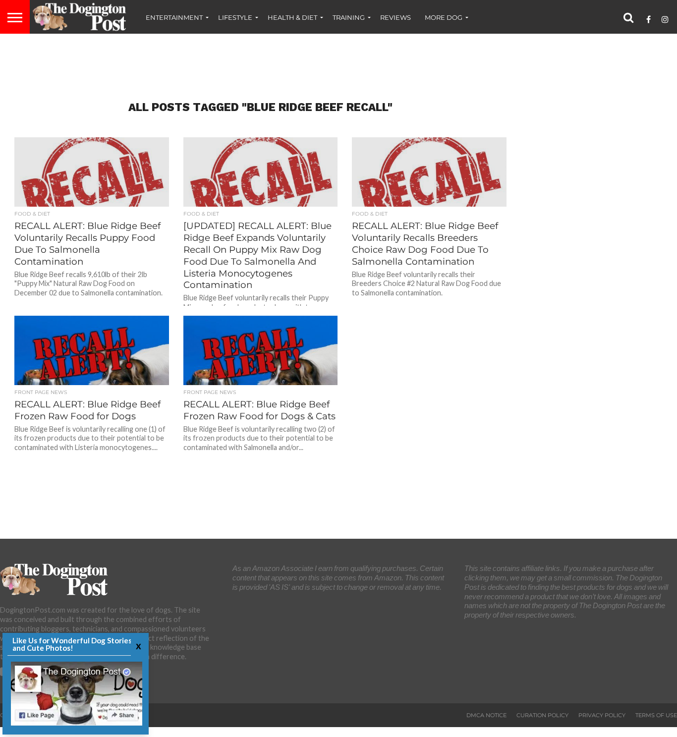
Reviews (395, 17)
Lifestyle (235, 17)
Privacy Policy (601, 715)
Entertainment (174, 17)
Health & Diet (292, 17)
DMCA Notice (486, 715)
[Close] (137, 645)
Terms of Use (656, 715)
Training (349, 17)
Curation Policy (542, 715)
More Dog (443, 17)
